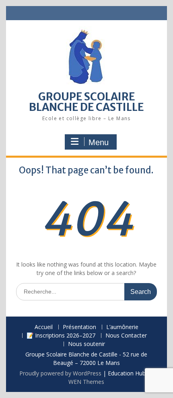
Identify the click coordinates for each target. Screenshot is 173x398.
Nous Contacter (126, 335)
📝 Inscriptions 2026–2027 (61, 335)
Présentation (79, 327)
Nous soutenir (86, 344)
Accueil (44, 327)
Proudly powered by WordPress (60, 373)
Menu (99, 142)
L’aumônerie (122, 327)
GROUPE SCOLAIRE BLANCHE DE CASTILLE (86, 102)
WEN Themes (86, 381)
